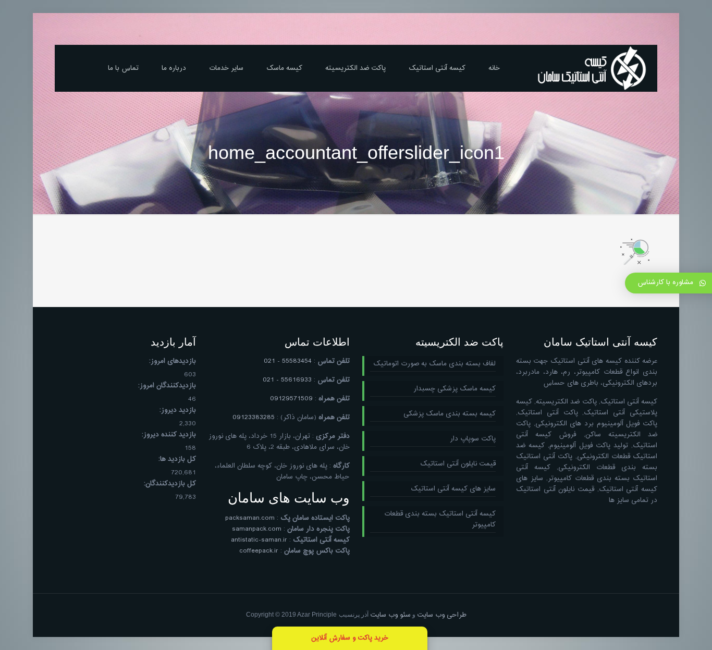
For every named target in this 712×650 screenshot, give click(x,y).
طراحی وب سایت (442, 615)
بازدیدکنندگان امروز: (167, 386)
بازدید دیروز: (177, 410)
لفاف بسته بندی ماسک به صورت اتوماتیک (434, 364)
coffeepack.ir (258, 551)
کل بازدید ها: (177, 459)
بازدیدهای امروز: (172, 361)
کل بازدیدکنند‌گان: (170, 484)
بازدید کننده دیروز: (169, 435)
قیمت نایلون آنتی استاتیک (458, 464)
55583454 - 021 (288, 361)
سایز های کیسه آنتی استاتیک (453, 489)
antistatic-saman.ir (259, 540)
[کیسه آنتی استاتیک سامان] (592, 68)
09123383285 (253, 417)
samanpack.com (256, 529)
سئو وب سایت (390, 615)
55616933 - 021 (287, 380)
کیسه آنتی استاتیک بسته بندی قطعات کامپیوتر (440, 520)
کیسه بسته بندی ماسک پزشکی (449, 414)
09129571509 (291, 398)
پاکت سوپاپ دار (473, 439)
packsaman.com (250, 518)
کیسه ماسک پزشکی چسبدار (454, 389)
